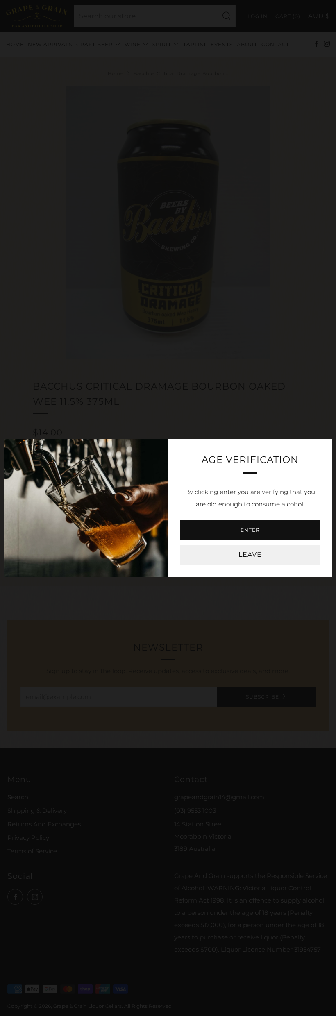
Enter (250, 530)
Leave (250, 554)
